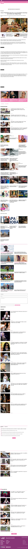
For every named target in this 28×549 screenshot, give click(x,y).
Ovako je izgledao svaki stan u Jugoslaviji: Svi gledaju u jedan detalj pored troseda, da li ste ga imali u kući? (18, 466)
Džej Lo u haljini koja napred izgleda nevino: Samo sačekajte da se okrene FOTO (18, 374)
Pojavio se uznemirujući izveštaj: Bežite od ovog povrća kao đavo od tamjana (18, 472)
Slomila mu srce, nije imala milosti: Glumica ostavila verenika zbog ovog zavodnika (18, 322)
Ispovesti (2, 544)
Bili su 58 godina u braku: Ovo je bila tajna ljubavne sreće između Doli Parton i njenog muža (18, 332)
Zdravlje (2, 542)
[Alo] (1, 0)
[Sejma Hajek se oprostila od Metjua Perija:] (5, 124)
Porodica (2, 543)
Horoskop (7, 542)
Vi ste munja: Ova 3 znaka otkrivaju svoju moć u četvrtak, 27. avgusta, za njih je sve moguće (13, 428)
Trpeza (7, 543)
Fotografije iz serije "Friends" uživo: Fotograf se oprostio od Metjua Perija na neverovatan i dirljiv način (19, 115)
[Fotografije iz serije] (5, 117)
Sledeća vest (25, 37)
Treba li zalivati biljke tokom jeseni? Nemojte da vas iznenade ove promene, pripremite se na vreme (12, 432)
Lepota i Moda (2, 541)
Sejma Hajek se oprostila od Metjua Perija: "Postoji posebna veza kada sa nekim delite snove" (18, 122)
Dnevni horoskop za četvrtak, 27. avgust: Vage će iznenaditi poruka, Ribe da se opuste (18, 526)
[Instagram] (23, 537)
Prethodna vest (3, 37)
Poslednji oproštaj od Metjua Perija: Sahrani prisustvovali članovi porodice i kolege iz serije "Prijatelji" (18, 109)
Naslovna (2, 540)
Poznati (2, 10)
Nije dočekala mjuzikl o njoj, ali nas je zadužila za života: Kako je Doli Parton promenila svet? (18, 394)
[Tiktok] (26, 537)
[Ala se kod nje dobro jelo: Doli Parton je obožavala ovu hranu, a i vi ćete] (5, 316)
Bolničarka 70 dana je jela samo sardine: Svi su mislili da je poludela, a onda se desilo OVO (18, 453)
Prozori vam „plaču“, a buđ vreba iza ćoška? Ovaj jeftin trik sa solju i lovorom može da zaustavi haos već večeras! (18, 460)
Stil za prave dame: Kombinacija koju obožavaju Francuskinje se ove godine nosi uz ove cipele (18, 512)
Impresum (24, 543)
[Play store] (3, 547)
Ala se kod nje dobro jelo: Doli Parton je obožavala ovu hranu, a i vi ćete (19, 312)
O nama (24, 540)
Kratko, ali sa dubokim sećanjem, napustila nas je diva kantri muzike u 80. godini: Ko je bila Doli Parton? (19, 404)
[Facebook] (22, 537)
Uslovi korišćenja (25, 544)
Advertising (24, 542)
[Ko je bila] (5, 367)
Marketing (24, 541)
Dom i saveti (8, 541)
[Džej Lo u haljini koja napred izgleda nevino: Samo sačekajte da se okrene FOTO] (5, 377)
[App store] (8, 547)
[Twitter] (25, 537)
